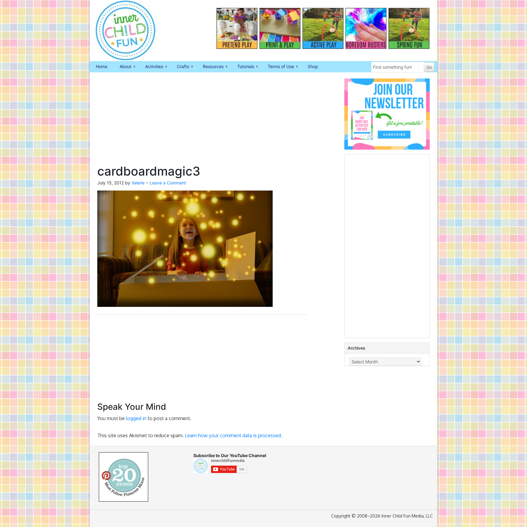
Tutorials (242, 67)
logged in (136, 418)
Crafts (180, 67)
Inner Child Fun (120, 30)
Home (101, 66)
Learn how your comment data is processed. (233, 435)
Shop (313, 66)
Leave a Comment (168, 182)
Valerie (138, 182)
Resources (210, 67)
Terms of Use (278, 67)
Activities (151, 67)
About (122, 67)
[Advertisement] (202, 121)
